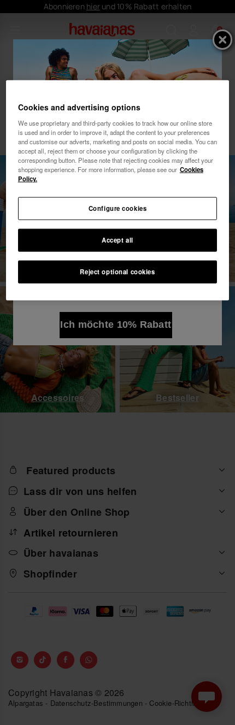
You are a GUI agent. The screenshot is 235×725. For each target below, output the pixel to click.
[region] (118, 190)
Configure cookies (118, 208)
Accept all (117, 239)
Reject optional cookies (117, 271)
